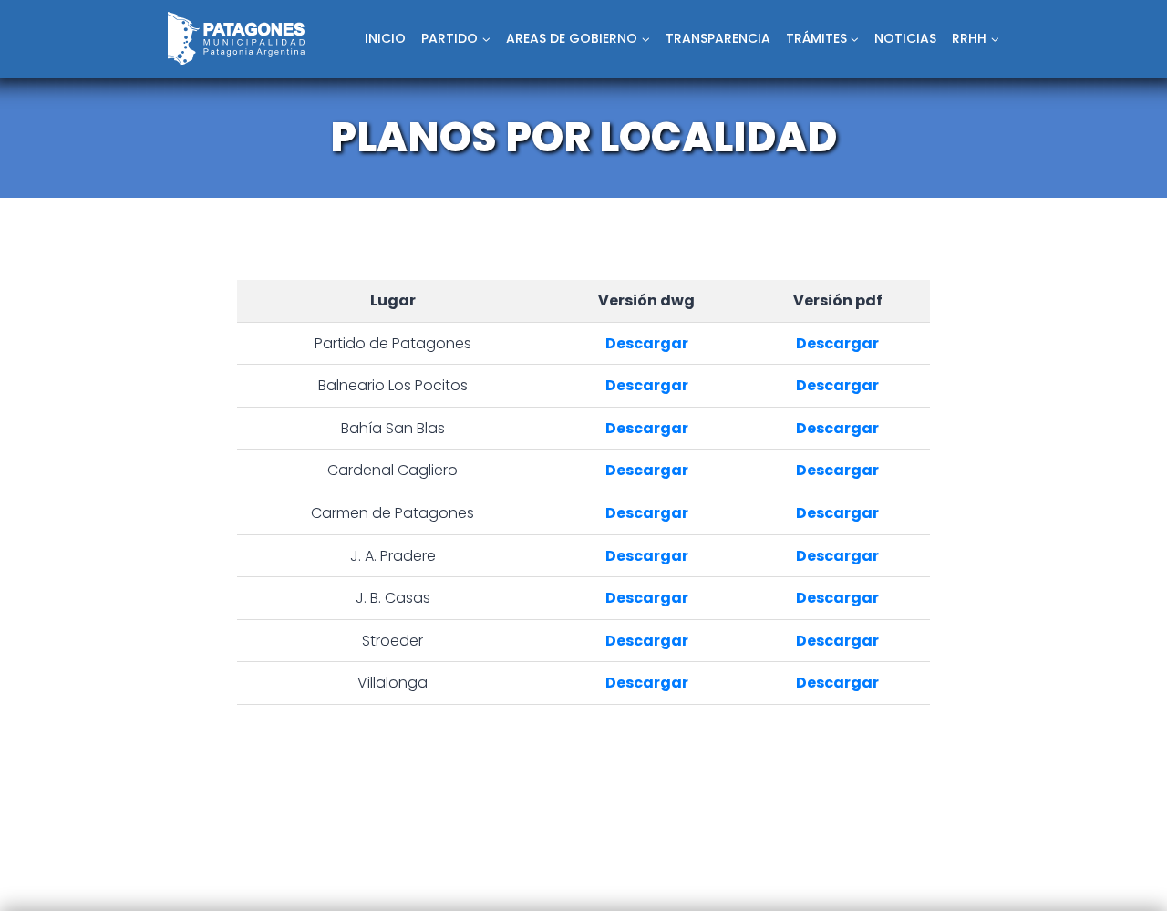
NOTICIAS (905, 38)
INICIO (385, 38)
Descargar (646, 343)
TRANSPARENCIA (718, 38)
